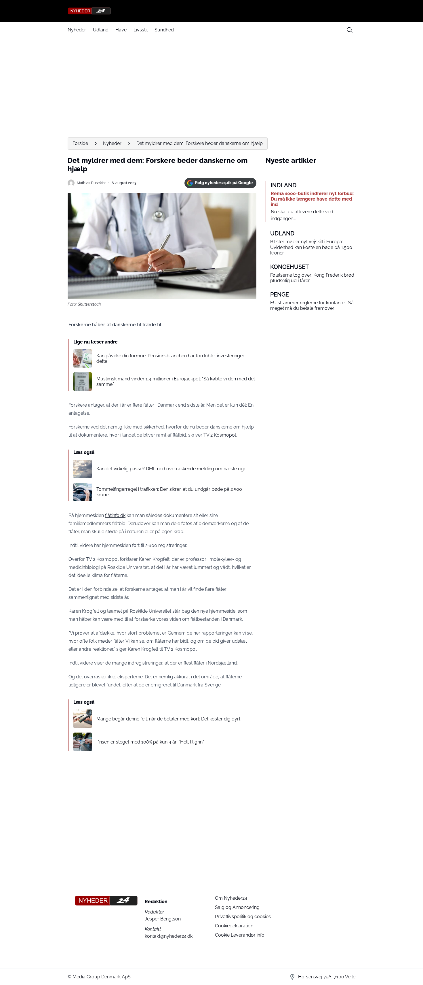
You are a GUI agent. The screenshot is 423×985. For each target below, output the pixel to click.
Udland (100, 30)
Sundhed (164, 30)
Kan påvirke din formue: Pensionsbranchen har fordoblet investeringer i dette (171, 358)
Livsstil (141, 30)
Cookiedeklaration (234, 926)
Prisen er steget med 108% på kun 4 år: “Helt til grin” (150, 742)
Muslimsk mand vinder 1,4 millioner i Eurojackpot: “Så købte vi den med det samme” (175, 381)
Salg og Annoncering (237, 907)
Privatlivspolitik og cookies (243, 916)
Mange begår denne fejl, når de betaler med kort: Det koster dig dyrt (168, 719)
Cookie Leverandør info (239, 935)
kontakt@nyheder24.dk (169, 936)
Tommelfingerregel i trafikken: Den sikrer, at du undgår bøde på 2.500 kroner (169, 491)
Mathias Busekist (91, 183)
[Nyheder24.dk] (211, 11)
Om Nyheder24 (231, 898)
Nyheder (77, 30)
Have (121, 30)
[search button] (349, 30)
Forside (80, 143)
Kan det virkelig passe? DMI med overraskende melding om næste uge (171, 468)
